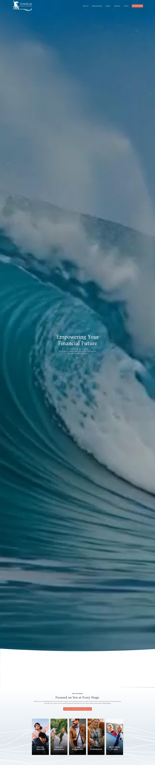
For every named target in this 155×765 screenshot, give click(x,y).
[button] (85, 6)
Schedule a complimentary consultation (77, 709)
